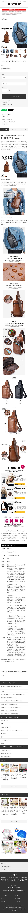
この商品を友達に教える (7, 119)
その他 (6, 19)
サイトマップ (17, 901)
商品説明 (5, 129)
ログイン (2, 898)
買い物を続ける (5, 124)
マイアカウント (4, 895)
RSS (12, 910)
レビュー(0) (23, 129)
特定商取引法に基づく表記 (7, 104)
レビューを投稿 (5, 116)
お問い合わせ (3, 901)
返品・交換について (6, 756)
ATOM (15, 910)
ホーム (3, 18)
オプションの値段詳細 (6, 101)
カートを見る (17, 898)
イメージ (14, 129)
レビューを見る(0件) (6, 114)
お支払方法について (6, 750)
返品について (4, 102)
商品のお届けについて (6, 753)
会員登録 (16, 895)
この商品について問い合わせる (8, 121)
